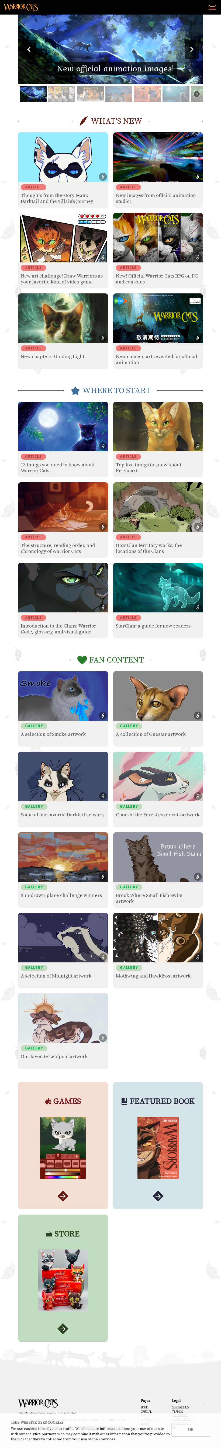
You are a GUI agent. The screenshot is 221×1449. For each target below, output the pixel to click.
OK (191, 1429)
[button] (110, 49)
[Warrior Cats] (38, 1403)
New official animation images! (115, 68)
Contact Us (180, 1407)
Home (144, 1407)
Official (146, 1412)
